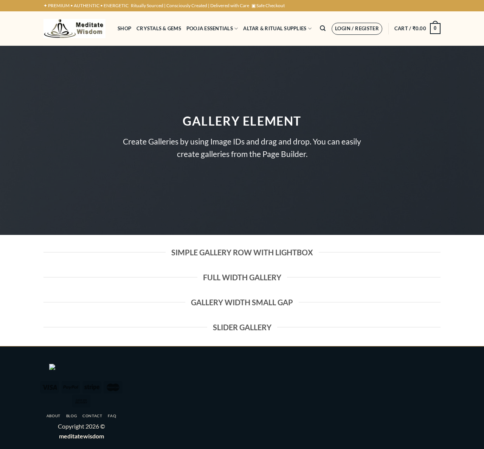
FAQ (112, 415)
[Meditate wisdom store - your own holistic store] (74, 28)
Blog (71, 415)
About (53, 415)
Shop (124, 28)
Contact (92, 415)
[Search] (323, 28)
